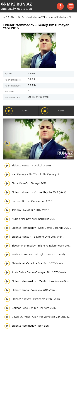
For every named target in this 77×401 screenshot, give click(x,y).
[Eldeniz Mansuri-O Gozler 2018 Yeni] (42, 150)
